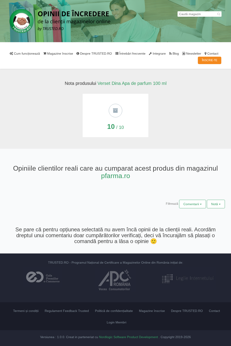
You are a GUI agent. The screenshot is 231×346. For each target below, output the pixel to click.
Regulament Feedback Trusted (67, 311)
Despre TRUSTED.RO (95, 53)
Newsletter (193, 53)
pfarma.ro (115, 175)
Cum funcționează (26, 53)
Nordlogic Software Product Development (129, 337)
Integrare (159, 53)
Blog (175, 53)
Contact (212, 53)
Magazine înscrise (59, 53)
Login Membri (116, 322)
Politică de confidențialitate (114, 311)
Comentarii (191, 204)
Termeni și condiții (26, 311)
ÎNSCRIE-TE (209, 60)
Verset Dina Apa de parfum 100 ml (131, 83)
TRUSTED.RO (58, 262)
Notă (215, 204)
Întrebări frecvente (132, 53)
